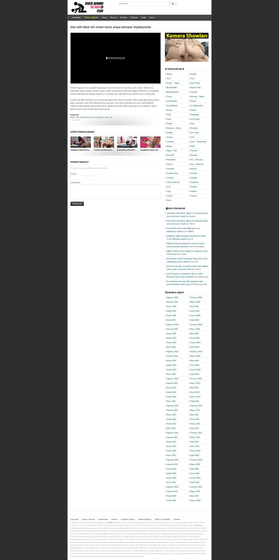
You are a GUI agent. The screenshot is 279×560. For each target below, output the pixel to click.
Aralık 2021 (171, 424)
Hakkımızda (103, 519)
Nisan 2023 (171, 388)
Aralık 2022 (171, 397)
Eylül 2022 (194, 401)
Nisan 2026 (171, 306)
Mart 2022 (194, 415)
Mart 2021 (194, 442)
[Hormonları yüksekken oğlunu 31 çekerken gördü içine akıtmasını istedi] (127, 142)
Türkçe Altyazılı (173, 182)
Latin (111, 117)
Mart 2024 (194, 361)
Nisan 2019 (171, 496)
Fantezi (193, 110)
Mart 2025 (194, 333)
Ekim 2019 (171, 482)
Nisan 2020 (171, 469)
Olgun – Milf (172, 151)
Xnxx (169, 187)
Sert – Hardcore (196, 164)
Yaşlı (143, 17)
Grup (192, 124)
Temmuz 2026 (196, 297)
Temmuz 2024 (196, 351)
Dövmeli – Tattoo (197, 96)
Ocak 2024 (194, 365)
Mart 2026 (194, 306)
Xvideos (193, 187)
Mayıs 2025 (195, 329)
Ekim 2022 (171, 401)
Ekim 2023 (171, 374)
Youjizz (170, 196)
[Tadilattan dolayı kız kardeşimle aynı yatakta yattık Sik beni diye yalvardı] (80, 142)
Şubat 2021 (171, 446)
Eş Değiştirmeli (196, 105)
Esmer (93, 117)
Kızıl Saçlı (194, 133)
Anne (104, 17)
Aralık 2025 (171, 315)
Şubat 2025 (171, 338)
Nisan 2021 (171, 442)
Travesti (170, 178)
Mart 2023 (194, 388)
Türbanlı (193, 178)
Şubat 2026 (171, 311)
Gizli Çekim (195, 119)
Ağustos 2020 (172, 460)
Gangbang (100, 117)
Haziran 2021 (172, 437)
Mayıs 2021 (195, 437)
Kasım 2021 (195, 424)
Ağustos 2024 (172, 351)
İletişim (114, 519)
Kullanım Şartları (128, 519)
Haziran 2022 (172, 410)
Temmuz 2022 (196, 406)
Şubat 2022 (171, 419)
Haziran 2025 (172, 329)
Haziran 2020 (172, 464)
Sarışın (170, 164)
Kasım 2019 (195, 478)
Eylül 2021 (194, 428)
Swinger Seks (172, 173)
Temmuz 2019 (196, 487)
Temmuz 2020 (196, 460)
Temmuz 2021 (196, 433)
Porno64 (170, 155)
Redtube (193, 155)
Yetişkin (193, 191)
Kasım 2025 (195, 315)
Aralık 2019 (171, 478)
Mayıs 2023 (195, 383)
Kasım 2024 (195, 342)
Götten (169, 124)
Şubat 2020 (171, 473)
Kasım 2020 (195, 451)
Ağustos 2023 (172, 379)
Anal (168, 78)
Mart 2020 (194, 469)
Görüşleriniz (75, 182)
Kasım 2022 (195, 397)
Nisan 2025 (171, 333)
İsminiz (73, 174)
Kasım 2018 (195, 500)
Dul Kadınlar (172, 101)
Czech (169, 96)
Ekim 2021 (171, 428)
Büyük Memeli (85, 117)
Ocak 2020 (194, 473)
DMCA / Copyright (162, 519)
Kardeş (170, 133)
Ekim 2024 (171, 347)
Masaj (169, 146)
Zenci (152, 17)
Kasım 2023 (195, 370)
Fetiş (169, 114)
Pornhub (193, 151)
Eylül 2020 (194, 455)
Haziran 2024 (172, 356)
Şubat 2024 (171, 365)
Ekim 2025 (171, 320)
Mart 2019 (194, 496)
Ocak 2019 (171, 500)
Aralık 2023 (171, 370)
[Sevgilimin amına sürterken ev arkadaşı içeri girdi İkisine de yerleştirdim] (150, 142)
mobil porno (198, 525)
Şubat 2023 (171, 392)
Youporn (193, 196)
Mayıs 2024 (195, 356)
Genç (106, 117)
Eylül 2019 (194, 482)
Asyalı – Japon (173, 83)
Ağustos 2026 (172, 297)
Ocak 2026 (194, 311)
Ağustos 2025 (172, 324)
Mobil (192, 146)
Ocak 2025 (194, 338)
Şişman (134, 17)
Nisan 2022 (171, 415)
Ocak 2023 (194, 392)
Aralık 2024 (171, 342)
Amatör (193, 74)
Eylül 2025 (194, 320)
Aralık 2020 (171, 451)
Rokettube (171, 160)
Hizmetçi (194, 128)
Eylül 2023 (194, 374)
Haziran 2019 (172, 491)
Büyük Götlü (74, 117)
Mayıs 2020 (195, 464)
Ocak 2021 (194, 446)
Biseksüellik (172, 87)
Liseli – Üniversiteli (198, 142)
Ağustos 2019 (172, 487)
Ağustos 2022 (172, 406)
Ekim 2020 (171, 455)
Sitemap (176, 519)
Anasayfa (77, 17)
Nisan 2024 (171, 361)
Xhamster (194, 182)
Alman (169, 74)
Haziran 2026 (172, 302)
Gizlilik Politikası (145, 519)
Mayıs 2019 (195, 491)
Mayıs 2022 (195, 410)
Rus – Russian (196, 160)
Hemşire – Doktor (174, 128)
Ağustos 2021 (172, 433)
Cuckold (193, 92)
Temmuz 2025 (196, 324)
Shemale (170, 169)
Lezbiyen (170, 142)
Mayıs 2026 (195, 302)
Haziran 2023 (172, 383)
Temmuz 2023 (196, 379)
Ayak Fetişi (195, 83)
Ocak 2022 (194, 419)
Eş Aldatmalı (172, 105)
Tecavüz (193, 173)
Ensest (114, 17)
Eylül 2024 (194, 347)
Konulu (123, 17)
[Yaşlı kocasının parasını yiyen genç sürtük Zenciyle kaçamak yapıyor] (104, 142)
